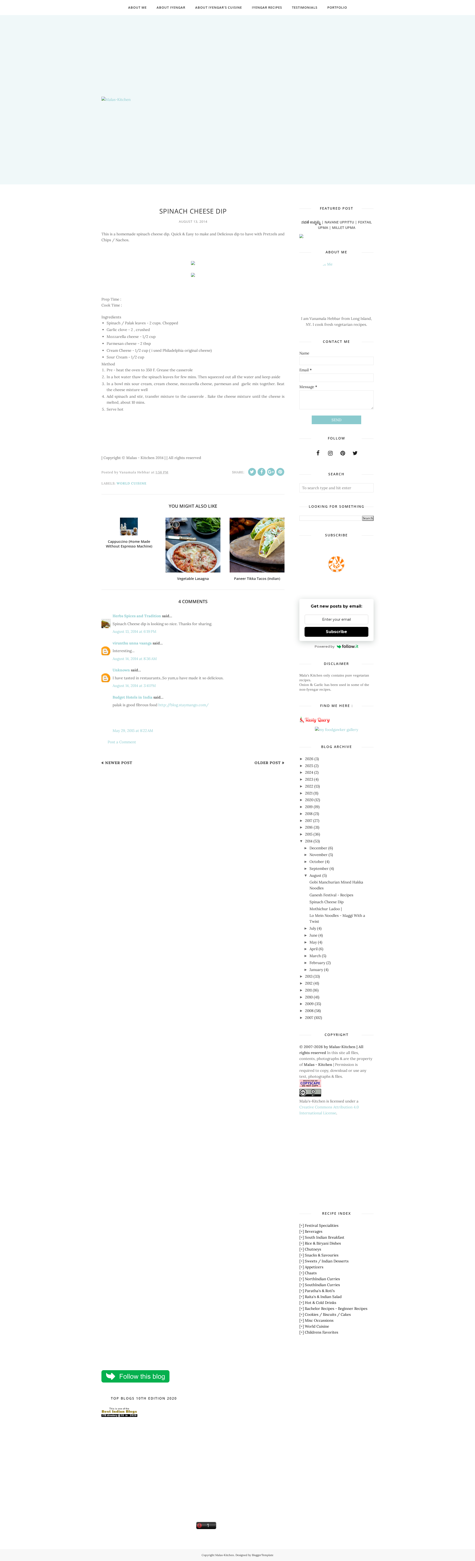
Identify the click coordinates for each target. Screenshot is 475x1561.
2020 (309, 799)
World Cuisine (131, 483)
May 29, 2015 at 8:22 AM (133, 730)
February (317, 962)
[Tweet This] (252, 472)
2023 (309, 779)
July (312, 928)
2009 (309, 1003)
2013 (308, 976)
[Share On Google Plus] (271, 472)
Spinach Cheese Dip (326, 902)
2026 (309, 758)
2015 (308, 834)
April (313, 948)
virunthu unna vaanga (132, 643)
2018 (308, 813)
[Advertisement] (237, 49)
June (313, 935)
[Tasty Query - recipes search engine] (314, 723)
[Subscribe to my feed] (336, 570)
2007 (309, 1017)
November (318, 854)
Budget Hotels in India (132, 697)
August (315, 875)
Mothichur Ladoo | (325, 908)
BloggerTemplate (262, 1555)
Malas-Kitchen (224, 1555)
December (318, 848)
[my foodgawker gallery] (336, 729)
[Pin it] (280, 472)
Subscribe (336, 631)
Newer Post (118, 762)
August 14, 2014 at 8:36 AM (135, 658)
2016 (309, 827)
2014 (308, 841)
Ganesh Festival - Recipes (331, 895)
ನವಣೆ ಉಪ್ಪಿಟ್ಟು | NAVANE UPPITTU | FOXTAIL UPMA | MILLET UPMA (336, 225)
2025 (309, 765)
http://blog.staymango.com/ (183, 705)
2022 (309, 786)
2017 (308, 820)
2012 (308, 983)
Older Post (268, 762)
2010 (309, 997)
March (315, 955)
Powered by (324, 646)
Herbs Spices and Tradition (137, 616)
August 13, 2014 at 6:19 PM (134, 631)
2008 (309, 1010)
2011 (308, 990)
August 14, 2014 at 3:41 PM (134, 685)
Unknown (121, 670)
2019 (309, 806)
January (316, 969)
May (313, 942)
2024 (309, 772)
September (319, 868)
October (316, 861)
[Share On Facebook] (261, 472)
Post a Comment (122, 742)
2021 (308, 793)
